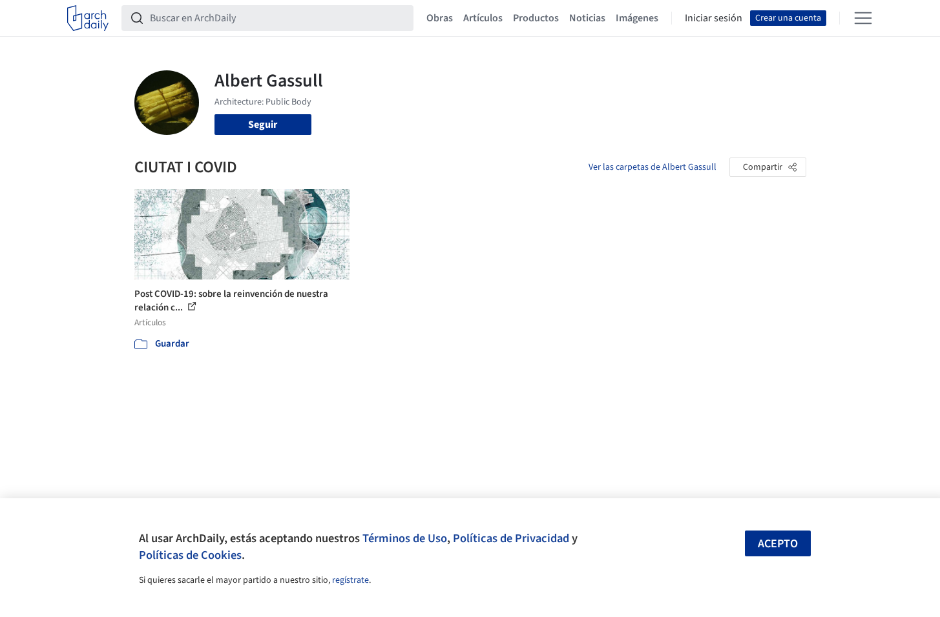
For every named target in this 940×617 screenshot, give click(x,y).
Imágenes (637, 18)
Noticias (587, 18)
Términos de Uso (404, 538)
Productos (536, 18)
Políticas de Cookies (190, 555)
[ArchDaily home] (88, 18)
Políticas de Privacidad (511, 538)
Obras (439, 18)
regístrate (350, 580)
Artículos (483, 18)
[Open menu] (863, 18)
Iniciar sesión (713, 18)
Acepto (778, 544)
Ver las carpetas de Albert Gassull (652, 167)
